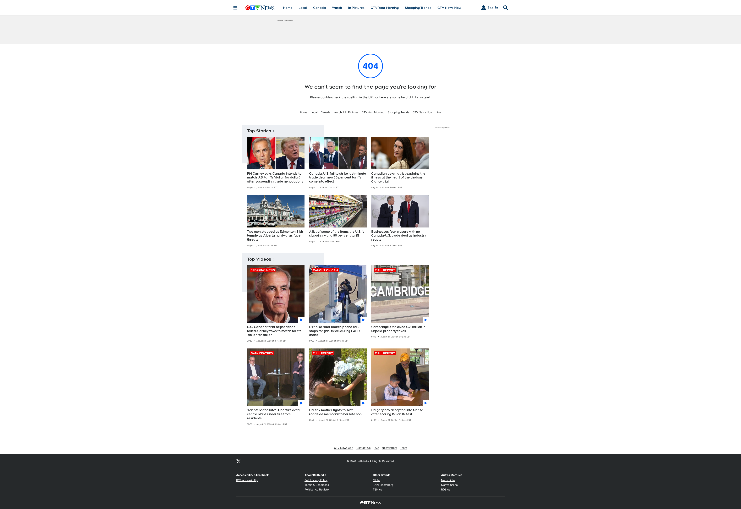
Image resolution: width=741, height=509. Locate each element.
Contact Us (363, 447)
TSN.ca (377, 489)
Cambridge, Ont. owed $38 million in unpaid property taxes (398, 329)
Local (303, 8)
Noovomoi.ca (449, 484)
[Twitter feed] (238, 461)
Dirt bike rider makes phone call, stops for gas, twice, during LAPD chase (334, 331)
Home (287, 8)
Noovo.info (448, 480)
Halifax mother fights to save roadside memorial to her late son (335, 412)
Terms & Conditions (317, 484)
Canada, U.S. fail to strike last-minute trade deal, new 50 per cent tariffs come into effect (337, 177)
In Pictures (356, 8)
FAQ (376, 447)
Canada (319, 8)
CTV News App (343, 447)
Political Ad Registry (317, 489)
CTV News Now (449, 8)
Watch (337, 8)
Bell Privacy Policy (316, 480)
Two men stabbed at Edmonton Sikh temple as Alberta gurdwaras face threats (275, 236)
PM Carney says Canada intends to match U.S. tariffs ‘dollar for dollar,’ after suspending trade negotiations (275, 177)
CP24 (376, 480)
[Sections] (235, 8)
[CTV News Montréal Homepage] (260, 7)
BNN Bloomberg (383, 484)
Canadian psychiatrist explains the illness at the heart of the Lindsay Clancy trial (398, 177)
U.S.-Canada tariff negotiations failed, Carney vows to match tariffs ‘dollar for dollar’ (274, 331)
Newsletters (389, 447)
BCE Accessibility (247, 480)
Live (438, 112)
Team (403, 447)
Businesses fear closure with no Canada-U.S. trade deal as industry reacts (398, 236)
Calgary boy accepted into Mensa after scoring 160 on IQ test (397, 412)
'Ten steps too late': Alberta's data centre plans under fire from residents (273, 414)
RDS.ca (445, 489)
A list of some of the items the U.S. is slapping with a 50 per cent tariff (336, 234)
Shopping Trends (418, 8)
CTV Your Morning (385, 8)
